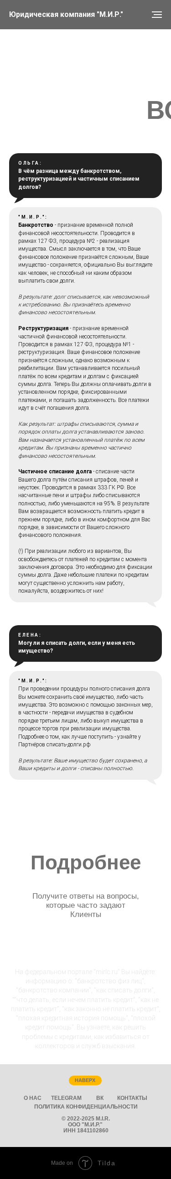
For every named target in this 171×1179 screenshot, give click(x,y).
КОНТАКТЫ (132, 1098)
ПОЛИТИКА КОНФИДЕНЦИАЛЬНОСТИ (86, 1107)
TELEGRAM (66, 1098)
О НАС (32, 1098)
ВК (100, 1098)
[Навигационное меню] (157, 14)
